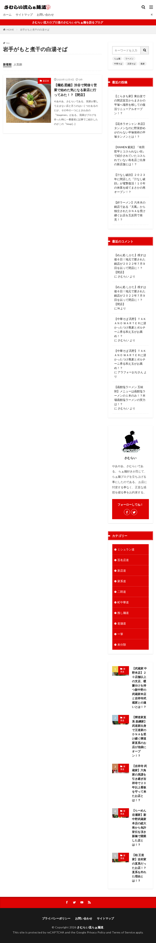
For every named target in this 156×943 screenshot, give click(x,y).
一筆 (120, 634)
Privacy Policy (96, 932)
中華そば (118, 63)
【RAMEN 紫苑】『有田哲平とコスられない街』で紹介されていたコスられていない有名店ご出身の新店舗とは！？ (129, 155)
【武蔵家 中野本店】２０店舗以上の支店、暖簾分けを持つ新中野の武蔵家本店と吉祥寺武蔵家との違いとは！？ (139, 687)
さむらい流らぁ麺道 (90, 927)
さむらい (123, 276)
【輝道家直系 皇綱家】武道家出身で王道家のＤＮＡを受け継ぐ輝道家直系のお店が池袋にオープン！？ (139, 736)
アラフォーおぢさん (130, 372)
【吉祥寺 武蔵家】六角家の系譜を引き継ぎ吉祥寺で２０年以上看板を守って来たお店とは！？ (139, 783)
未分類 (121, 644)
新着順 (7, 64)
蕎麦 (143, 63)
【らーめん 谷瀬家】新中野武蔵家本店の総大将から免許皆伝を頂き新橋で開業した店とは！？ (139, 827)
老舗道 (121, 623)
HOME (10, 29)
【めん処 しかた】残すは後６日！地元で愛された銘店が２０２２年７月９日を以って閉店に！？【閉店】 (130, 263)
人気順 (18, 64)
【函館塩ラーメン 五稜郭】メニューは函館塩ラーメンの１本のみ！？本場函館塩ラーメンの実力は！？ (129, 395)
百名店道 (123, 560)
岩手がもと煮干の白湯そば (34, 29)
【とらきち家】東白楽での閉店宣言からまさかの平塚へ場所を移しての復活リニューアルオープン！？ (129, 104)
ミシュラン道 (125, 549)
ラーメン (129, 58)
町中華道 (123, 602)
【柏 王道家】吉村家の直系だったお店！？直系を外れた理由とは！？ (139, 867)
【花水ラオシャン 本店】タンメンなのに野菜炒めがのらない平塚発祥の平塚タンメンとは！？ (130, 130)
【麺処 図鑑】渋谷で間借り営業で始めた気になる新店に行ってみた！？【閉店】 (75, 90)
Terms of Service (123, 932)
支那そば (131, 63)
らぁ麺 (117, 58)
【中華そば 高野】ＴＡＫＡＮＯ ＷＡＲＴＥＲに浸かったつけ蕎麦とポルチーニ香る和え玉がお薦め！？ (130, 327)
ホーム (7, 14)
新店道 (46, 80)
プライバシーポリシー (56, 918)
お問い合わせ (45, 14)
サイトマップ (24, 14)
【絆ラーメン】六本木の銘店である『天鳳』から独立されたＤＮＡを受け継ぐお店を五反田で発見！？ (129, 211)
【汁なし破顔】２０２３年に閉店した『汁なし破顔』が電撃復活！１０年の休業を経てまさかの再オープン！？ (129, 183)
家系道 (121, 581)
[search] (145, 50)
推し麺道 (123, 613)
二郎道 (121, 591)
